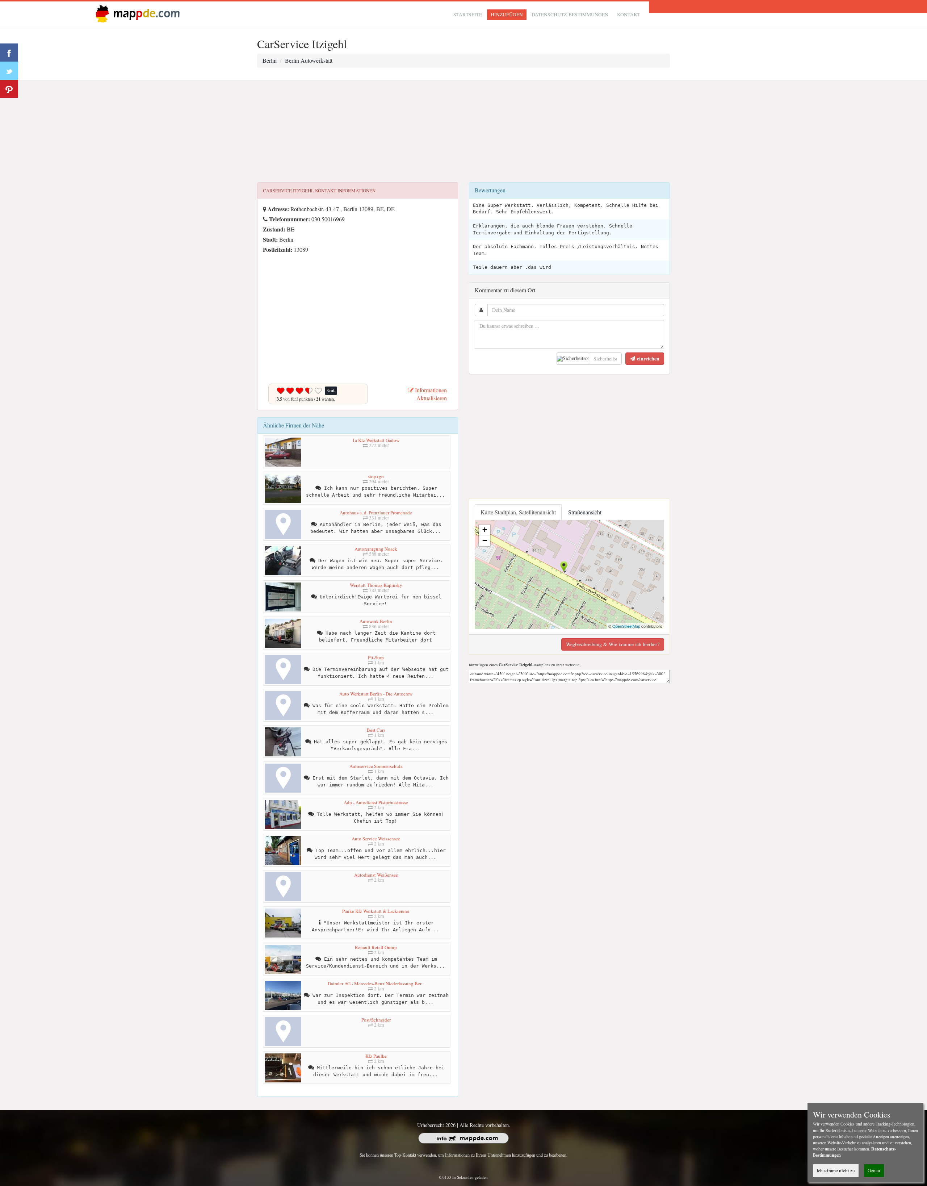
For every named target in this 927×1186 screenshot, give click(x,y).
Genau (874, 1170)
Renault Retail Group (376, 947)
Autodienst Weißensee (376, 875)
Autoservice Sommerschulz (376, 766)
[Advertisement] (463, 131)
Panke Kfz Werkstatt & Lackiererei (376, 911)
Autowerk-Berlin (376, 621)
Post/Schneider (376, 1019)
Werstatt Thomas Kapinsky (376, 585)
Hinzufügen (507, 14)
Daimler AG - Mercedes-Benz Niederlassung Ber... (376, 983)
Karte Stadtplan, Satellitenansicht (518, 512)
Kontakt (628, 14)
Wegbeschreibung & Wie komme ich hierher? (612, 644)
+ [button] (484, 529)
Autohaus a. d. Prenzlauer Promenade (376, 512)
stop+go (376, 476)
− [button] (484, 540)
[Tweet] (9, 71)
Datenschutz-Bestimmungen (570, 14)
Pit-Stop (376, 657)
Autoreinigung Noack (376, 549)
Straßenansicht (584, 512)
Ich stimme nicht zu (836, 1170)
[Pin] (9, 89)
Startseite (467, 14)
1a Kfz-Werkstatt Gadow (375, 440)
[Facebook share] (9, 52)
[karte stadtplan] (136, 13)
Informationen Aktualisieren (430, 394)
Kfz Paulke (376, 1056)
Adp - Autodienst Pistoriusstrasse (376, 802)
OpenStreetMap (626, 626)
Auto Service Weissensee (376, 838)
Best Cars (376, 730)
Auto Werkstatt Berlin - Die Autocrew (375, 693)
